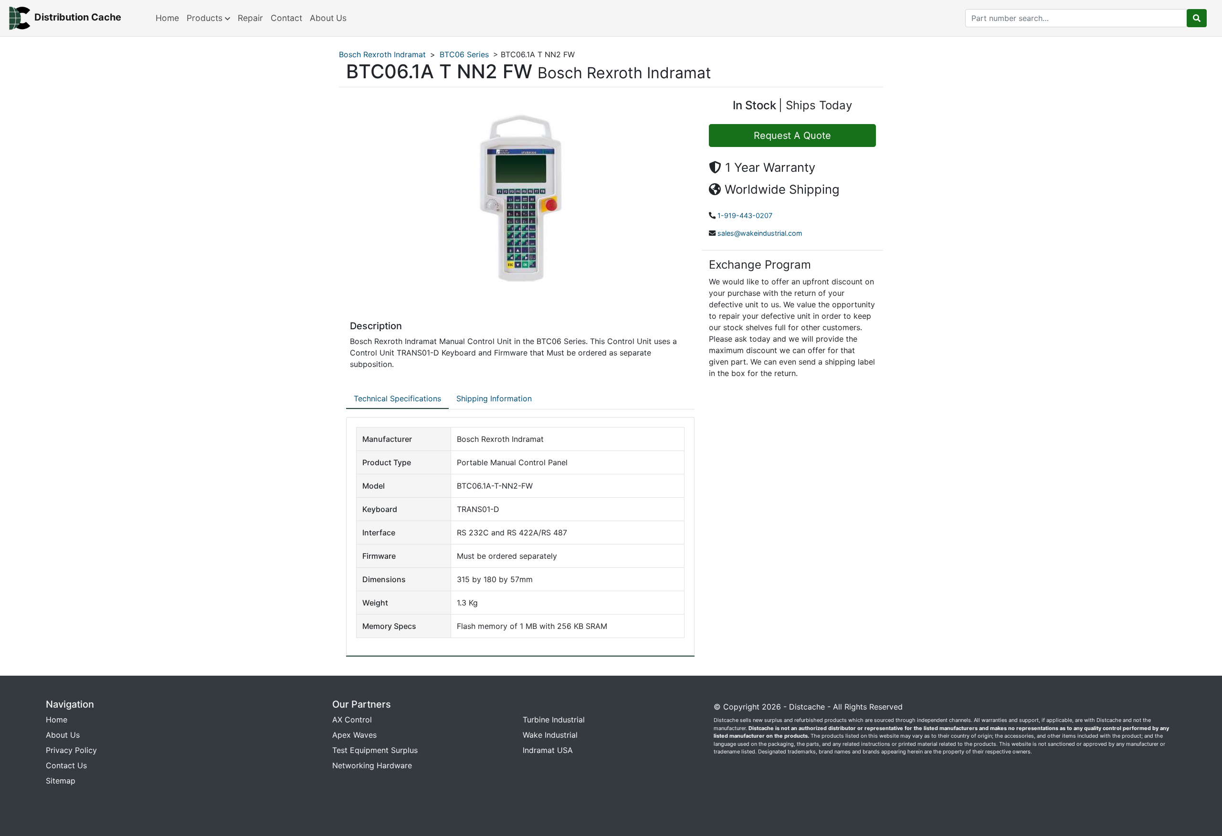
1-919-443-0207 (744, 215)
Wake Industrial (550, 735)
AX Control (352, 719)
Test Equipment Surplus (375, 750)
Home (167, 18)
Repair (250, 18)
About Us (328, 18)
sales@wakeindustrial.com (759, 233)
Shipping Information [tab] (494, 398)
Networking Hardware (372, 765)
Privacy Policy (71, 750)
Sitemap (60, 780)
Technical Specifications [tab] (397, 398)
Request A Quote (792, 135)
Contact (286, 18)
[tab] (397, 399)
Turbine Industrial (554, 719)
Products (206, 18)
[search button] (1197, 18)
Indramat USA (548, 750)
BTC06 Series (464, 54)
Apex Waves (354, 735)
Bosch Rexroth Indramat (382, 54)
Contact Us (66, 765)
